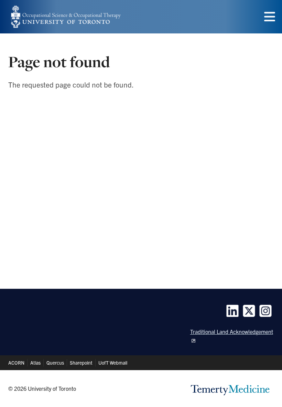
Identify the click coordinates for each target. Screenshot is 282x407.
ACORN (16, 362)
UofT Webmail (112, 362)
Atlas (35, 362)
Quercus (55, 362)
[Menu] (269, 16)
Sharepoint (81, 362)
